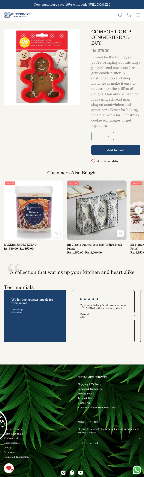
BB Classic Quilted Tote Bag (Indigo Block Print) (94, 246)
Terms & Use (85, 398)
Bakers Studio (12, 443)
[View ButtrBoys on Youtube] (80, 473)
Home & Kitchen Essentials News (97, 407)
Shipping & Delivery (89, 384)
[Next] (138, 210)
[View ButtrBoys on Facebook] (72, 473)
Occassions (10, 452)
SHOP (7, 422)
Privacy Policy (86, 393)
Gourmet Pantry (13, 429)
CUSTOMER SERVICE (92, 377)
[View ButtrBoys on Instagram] (63, 473)
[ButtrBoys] (18, 15)
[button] (120, 15)
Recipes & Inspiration (16, 457)
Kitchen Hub (11, 438)
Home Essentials (13, 433)
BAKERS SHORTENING (20, 245)
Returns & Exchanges (90, 389)
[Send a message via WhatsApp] (137, 470)
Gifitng (7, 447)
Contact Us (84, 403)
